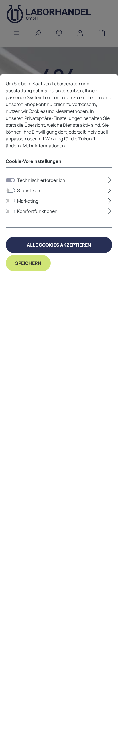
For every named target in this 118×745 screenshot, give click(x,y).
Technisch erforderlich (41, 180)
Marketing (27, 201)
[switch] (10, 190)
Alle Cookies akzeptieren (59, 245)
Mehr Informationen (44, 146)
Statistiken (28, 190)
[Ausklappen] (109, 179)
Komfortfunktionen (37, 211)
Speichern (28, 263)
